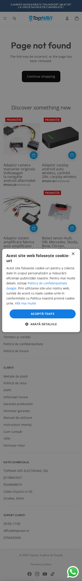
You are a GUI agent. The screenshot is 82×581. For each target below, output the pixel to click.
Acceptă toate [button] (42, 314)
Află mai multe (25, 303)
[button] (41, 324)
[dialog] (41, 290)
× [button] (73, 254)
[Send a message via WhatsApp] (73, 572)
